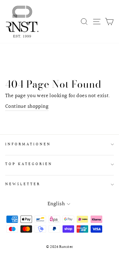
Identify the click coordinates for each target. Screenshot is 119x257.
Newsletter (22, 184)
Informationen (28, 144)
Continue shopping (27, 107)
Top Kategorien (28, 164)
